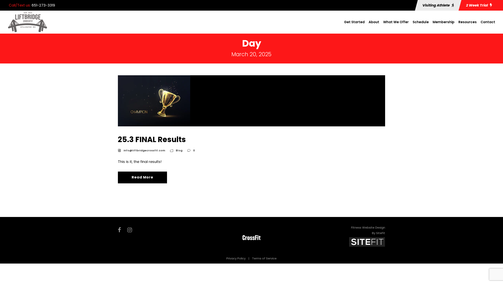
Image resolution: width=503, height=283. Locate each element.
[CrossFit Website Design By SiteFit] (367, 242)
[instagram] (129, 230)
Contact (488, 22)
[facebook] (119, 230)
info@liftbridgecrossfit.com (144, 150)
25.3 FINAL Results (152, 139)
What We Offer (396, 22)
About (374, 22)
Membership (443, 22)
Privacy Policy (236, 258)
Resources (467, 22)
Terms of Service (264, 258)
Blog (179, 150)
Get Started (354, 22)
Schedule (421, 22)
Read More (142, 177)
